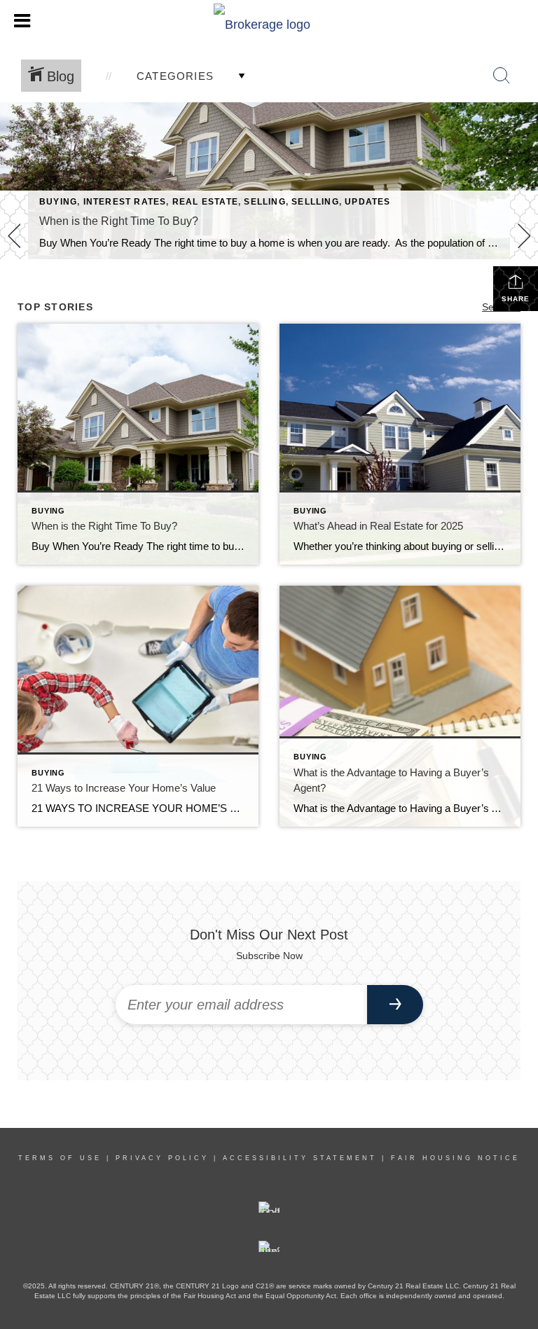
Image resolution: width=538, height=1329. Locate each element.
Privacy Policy (162, 1158)
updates (367, 202)
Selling (264, 202)
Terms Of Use (60, 1158)
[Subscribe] (395, 1004)
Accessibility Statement (300, 1158)
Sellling (315, 202)
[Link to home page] (269, 21)
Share (516, 299)
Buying (58, 202)
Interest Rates (125, 202)
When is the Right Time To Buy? (118, 221)
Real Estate (205, 202)
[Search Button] (501, 76)
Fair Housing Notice (455, 1158)
